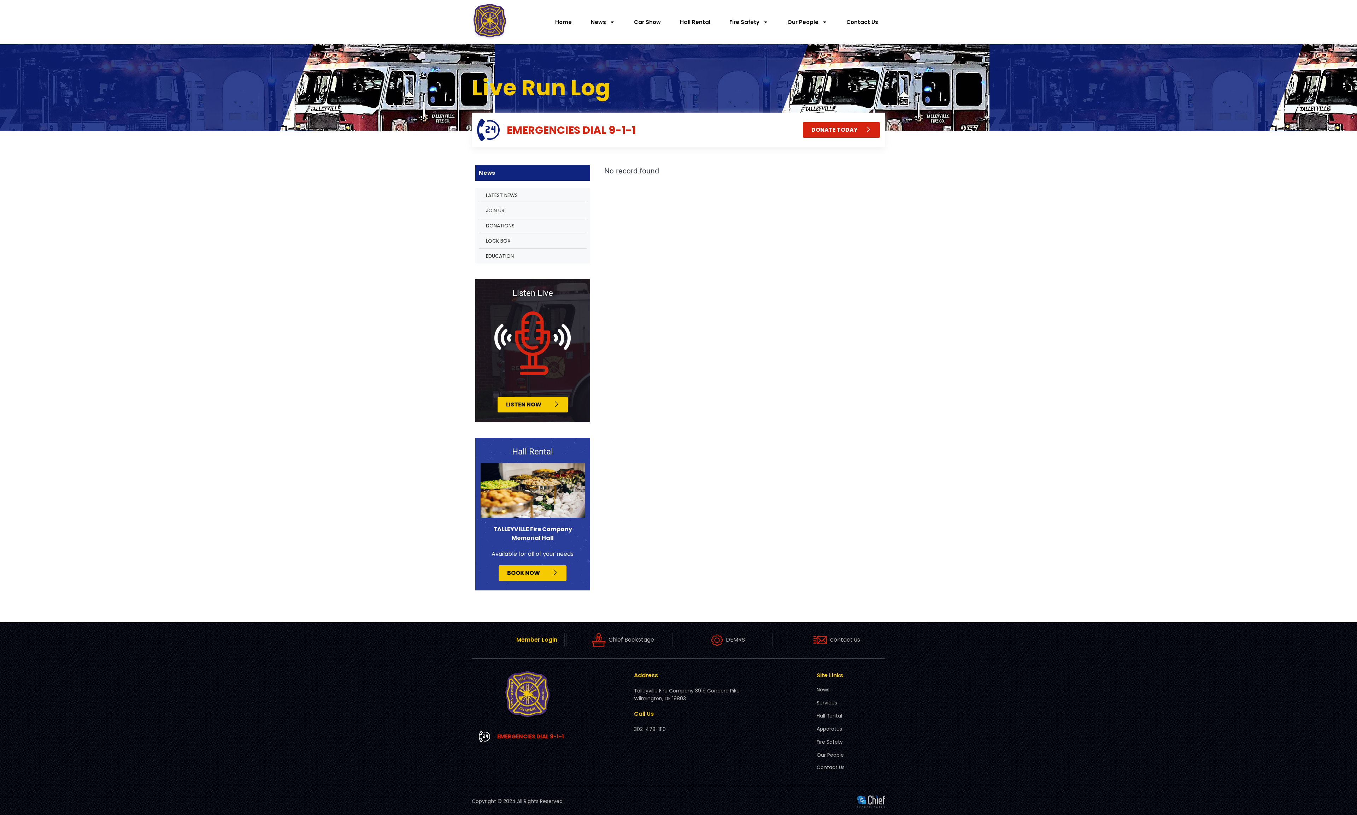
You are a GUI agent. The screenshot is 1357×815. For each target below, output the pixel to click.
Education (500, 256)
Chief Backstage (631, 640)
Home (563, 22)
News (598, 22)
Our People (802, 22)
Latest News (502, 195)
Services (827, 702)
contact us (845, 640)
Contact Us (862, 22)
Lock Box (498, 240)
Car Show (647, 22)
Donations (500, 225)
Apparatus (829, 728)
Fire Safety (744, 22)
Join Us (495, 210)
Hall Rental (695, 22)
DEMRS (735, 640)
